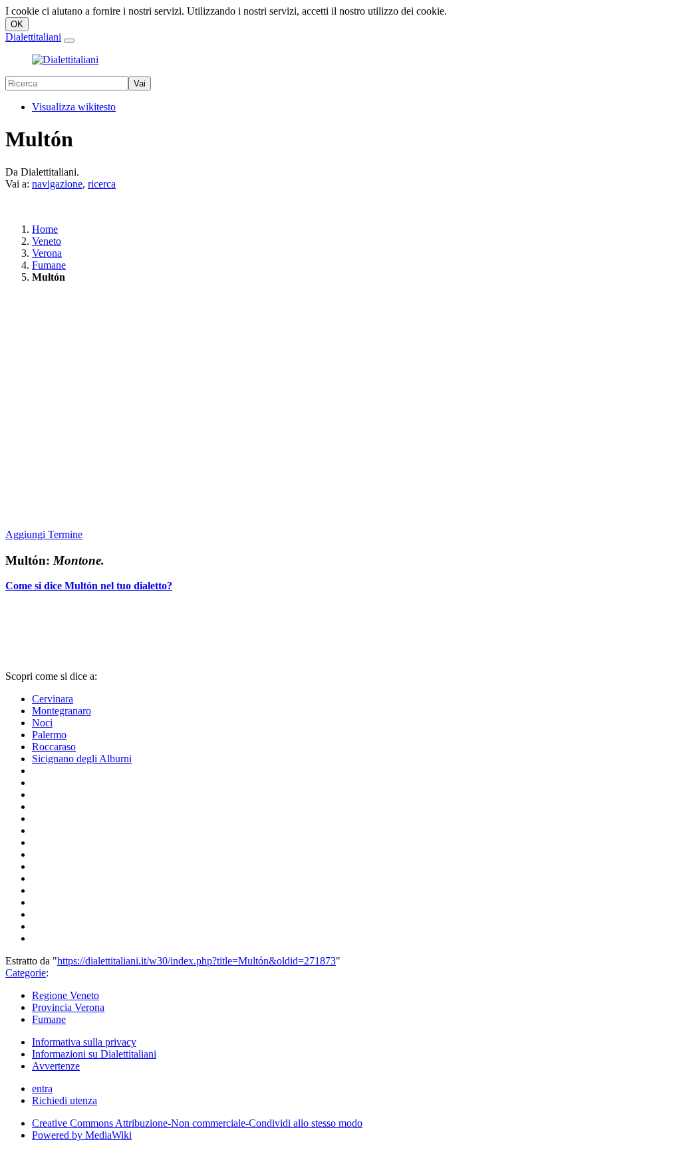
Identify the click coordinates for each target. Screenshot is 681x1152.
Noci (42, 722)
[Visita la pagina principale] (65, 59)
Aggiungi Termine (43, 534)
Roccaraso (54, 746)
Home (45, 229)
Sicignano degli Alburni (82, 758)
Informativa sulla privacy (84, 1042)
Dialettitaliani (33, 37)
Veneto (46, 241)
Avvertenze (56, 1066)
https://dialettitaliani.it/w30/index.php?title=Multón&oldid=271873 (196, 960)
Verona (47, 253)
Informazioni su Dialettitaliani (94, 1054)
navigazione (57, 184)
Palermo (49, 734)
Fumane (49, 265)
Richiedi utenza (64, 1100)
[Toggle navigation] (69, 41)
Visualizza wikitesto (74, 106)
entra (42, 1088)
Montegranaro (61, 710)
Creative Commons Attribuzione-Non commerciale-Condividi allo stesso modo (197, 1123)
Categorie (25, 972)
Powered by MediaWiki (82, 1135)
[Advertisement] (340, 407)
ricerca (102, 184)
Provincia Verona (68, 1007)
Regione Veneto (65, 995)
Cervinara (52, 698)
